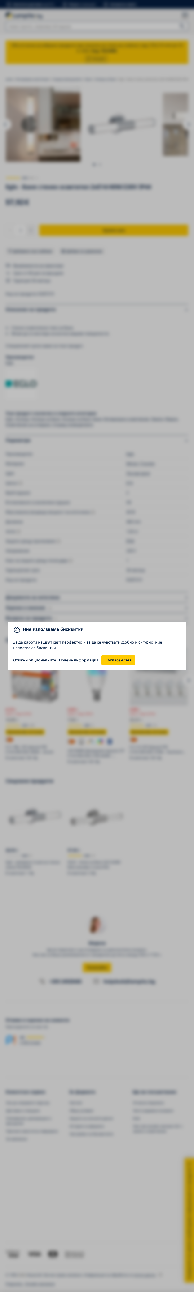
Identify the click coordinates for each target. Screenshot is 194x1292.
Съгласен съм (118, 660)
